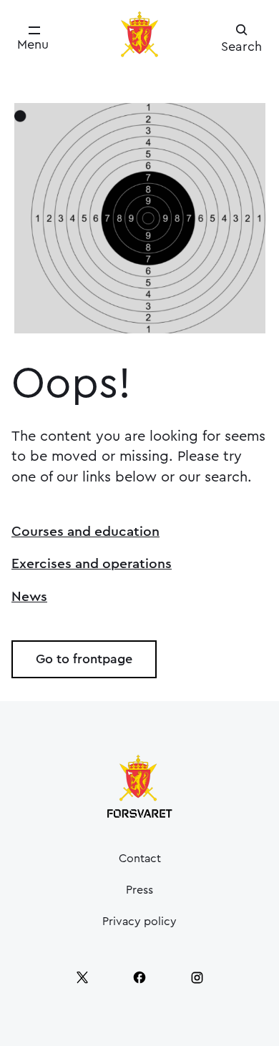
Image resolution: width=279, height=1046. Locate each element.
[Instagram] (197, 977)
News (29, 597)
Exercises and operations (91, 564)
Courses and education (85, 531)
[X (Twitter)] (82, 977)
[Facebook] (139, 977)
